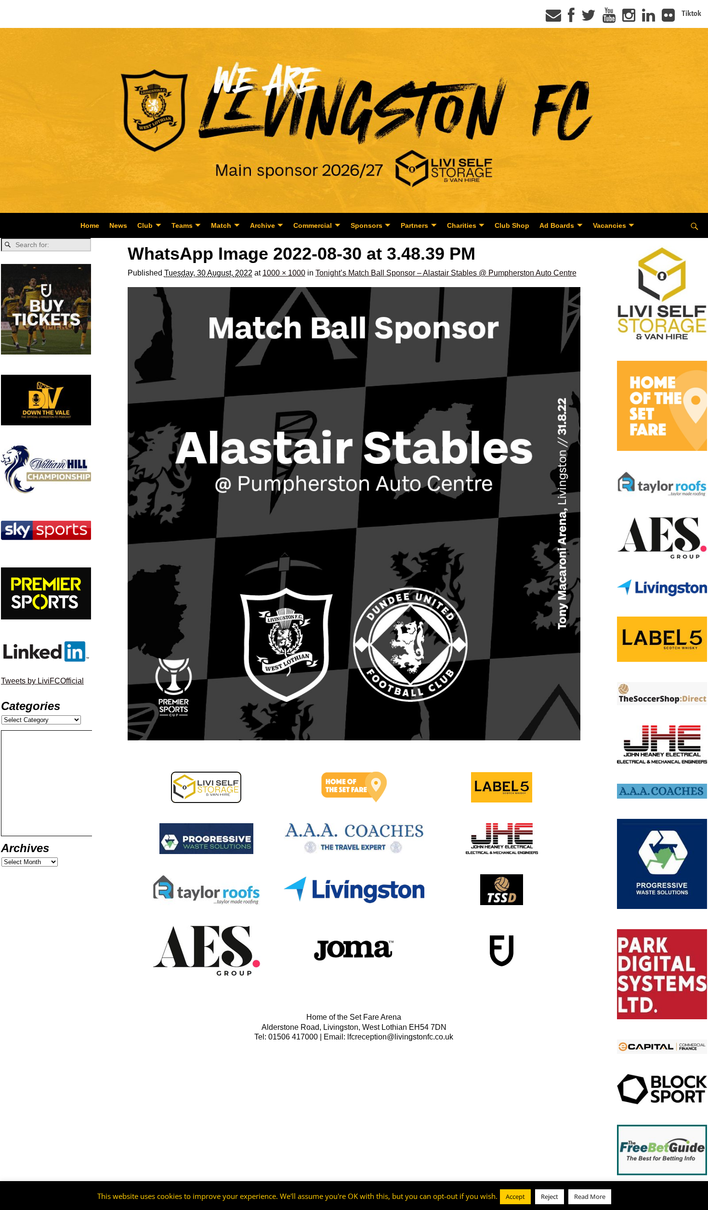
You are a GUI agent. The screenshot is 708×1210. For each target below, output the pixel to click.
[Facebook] (571, 18)
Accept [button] (515, 1196)
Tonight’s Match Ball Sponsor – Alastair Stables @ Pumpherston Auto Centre (446, 273)
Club (145, 225)
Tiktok (691, 13)
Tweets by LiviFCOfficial (42, 681)
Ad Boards (556, 225)
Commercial (312, 225)
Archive (262, 225)
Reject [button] (549, 1196)
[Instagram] (628, 18)
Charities (461, 225)
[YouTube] (609, 18)
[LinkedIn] (648, 18)
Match (221, 225)
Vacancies (609, 225)
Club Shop (512, 225)
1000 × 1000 (283, 273)
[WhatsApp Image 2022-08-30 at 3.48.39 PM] (354, 513)
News (118, 225)
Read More (589, 1196)
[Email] (553, 18)
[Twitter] (588, 18)
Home (89, 225)
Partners (414, 225)
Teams (182, 225)
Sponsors (366, 225)
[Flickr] (668, 18)
